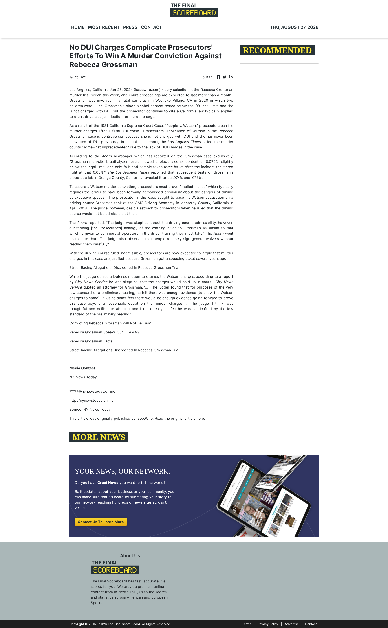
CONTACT (151, 27)
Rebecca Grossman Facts (90, 341)
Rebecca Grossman (217, 89)
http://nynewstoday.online (91, 400)
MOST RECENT (104, 27)
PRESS (130, 27)
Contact (311, 624)
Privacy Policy (268, 624)
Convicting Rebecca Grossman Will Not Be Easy (110, 323)
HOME (77, 27)
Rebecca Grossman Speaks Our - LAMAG (104, 332)
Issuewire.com (147, 89)
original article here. (188, 418)
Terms (246, 624)
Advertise (292, 624)
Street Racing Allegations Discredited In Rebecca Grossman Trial (124, 267)
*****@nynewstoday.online (92, 391)
